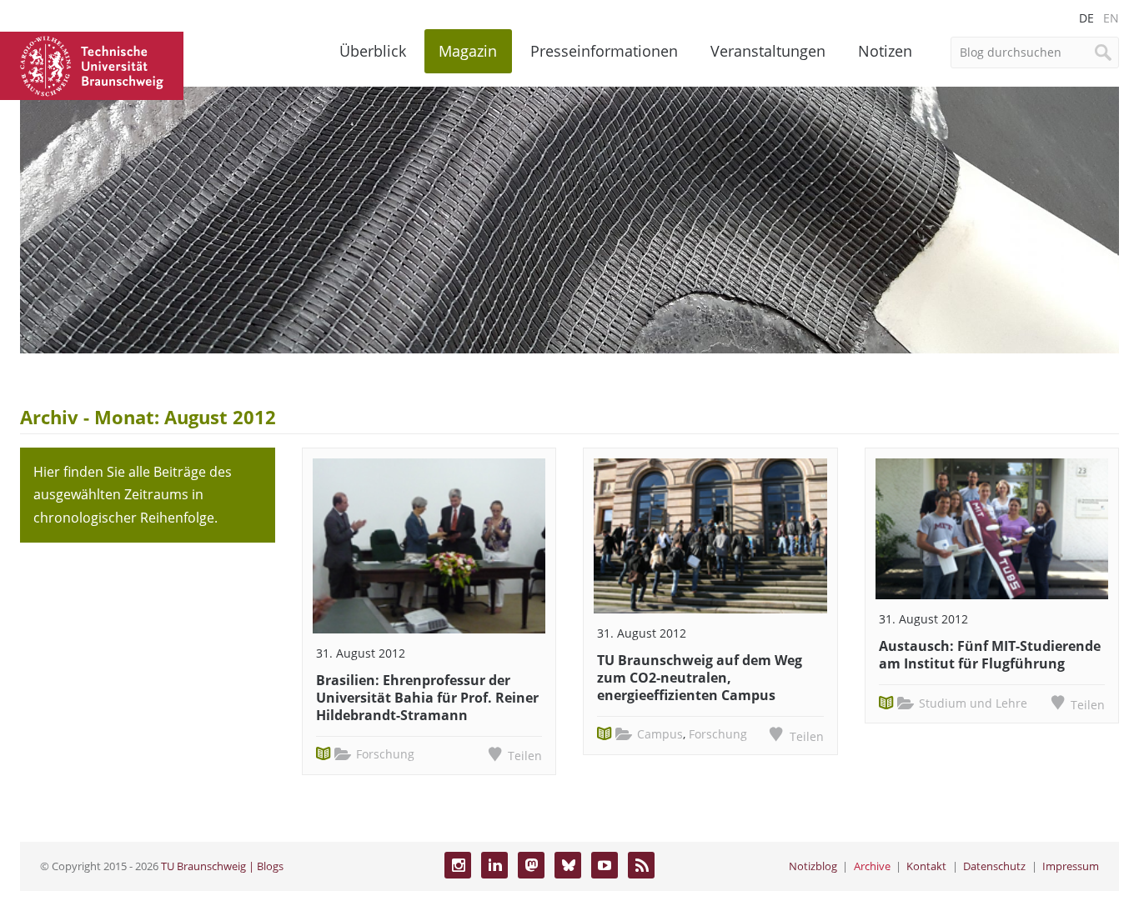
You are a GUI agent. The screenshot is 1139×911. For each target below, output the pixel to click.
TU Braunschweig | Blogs (222, 865)
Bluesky (567, 865)
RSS (641, 865)
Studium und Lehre (973, 703)
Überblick (372, 51)
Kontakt (926, 865)
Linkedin (494, 865)
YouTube (604, 865)
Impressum (1070, 865)
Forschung (385, 754)
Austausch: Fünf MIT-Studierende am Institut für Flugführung (990, 655)
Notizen (885, 51)
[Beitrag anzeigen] (429, 545)
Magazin (468, 51)
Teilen (525, 755)
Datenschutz (994, 865)
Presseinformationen (604, 51)
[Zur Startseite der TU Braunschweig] (91, 64)
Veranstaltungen (767, 51)
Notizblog (813, 865)
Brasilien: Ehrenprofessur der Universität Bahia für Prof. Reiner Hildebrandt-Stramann (427, 697)
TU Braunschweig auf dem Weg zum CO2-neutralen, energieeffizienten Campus (699, 677)
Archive (872, 865)
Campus (660, 734)
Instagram (457, 865)
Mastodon (531, 865)
